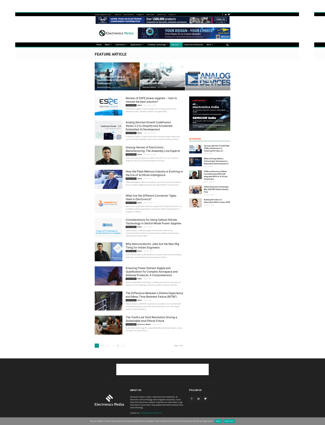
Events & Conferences (193, 44)
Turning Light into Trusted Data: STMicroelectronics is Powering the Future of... (217, 148)
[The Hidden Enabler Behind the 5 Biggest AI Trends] (162, 76)
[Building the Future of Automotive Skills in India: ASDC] (195, 202)
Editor (139, 105)
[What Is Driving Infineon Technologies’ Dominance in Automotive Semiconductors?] (195, 161)
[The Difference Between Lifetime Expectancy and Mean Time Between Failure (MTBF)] (108, 300)
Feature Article (103, 73)
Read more (229, 421)
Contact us (171, 14)
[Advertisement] (162, 369)
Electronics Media (104, 87)
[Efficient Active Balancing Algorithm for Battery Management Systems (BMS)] (207, 76)
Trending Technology (156, 44)
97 (118, 346)
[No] (322, 421)
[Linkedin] (225, 14)
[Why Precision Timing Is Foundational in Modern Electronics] (117, 76)
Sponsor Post (161, 14)
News (107, 44)
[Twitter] (229, 14)
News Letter (150, 14)
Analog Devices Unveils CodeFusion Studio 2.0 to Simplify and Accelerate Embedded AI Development (149, 126)
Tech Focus (120, 44)
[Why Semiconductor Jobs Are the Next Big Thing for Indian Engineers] (108, 251)
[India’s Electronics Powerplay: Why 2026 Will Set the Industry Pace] (195, 190)
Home (98, 44)
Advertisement (129, 14)
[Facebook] (222, 14)
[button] (227, 45)
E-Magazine (140, 14)
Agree (218, 421)
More (209, 44)
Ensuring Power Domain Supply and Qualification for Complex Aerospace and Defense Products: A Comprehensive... (152, 272)
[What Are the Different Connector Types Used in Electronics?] (108, 203)
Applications (136, 44)
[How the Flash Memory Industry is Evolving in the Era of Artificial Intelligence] (108, 179)
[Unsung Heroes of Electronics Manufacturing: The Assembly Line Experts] (108, 155)
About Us (118, 14)
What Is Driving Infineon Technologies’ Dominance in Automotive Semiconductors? (216, 161)
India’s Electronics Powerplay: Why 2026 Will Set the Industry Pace (216, 189)
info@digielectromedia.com (151, 413)
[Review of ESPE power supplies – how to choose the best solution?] (108, 106)
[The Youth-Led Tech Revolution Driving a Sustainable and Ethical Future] (108, 325)
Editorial (175, 44)
